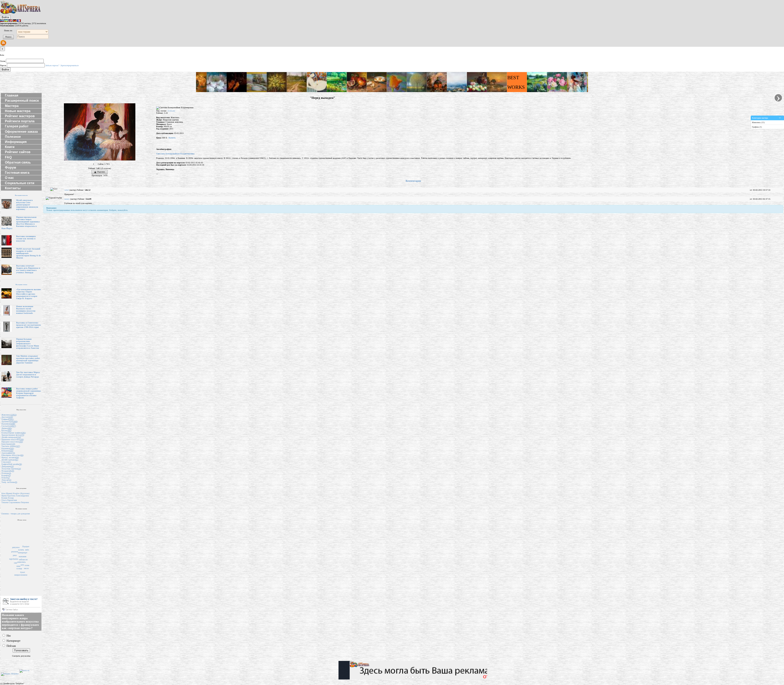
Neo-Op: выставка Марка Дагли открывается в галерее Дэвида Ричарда (28, 374)
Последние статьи (21, 284)
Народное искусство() (12, 442)
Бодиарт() (6, 475)
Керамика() (7, 448)
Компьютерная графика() (13, 433)
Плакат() (5, 478)
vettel (66, 190)
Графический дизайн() (11, 464)
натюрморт (22, 552)
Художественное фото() (12, 435)
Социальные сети (19, 183)
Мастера (12, 106)
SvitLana (171, 111)
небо (27, 550)
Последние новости (21, 195)
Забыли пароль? (52, 65)
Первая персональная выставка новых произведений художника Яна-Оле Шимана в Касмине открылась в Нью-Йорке (20, 222)
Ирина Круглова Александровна (15, 496)
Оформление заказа (21, 131)
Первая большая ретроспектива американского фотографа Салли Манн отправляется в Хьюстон (27, 343)
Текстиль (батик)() (10, 446)
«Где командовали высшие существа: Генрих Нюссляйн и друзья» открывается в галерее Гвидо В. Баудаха (28, 294)
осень (27, 565)
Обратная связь (18, 162)
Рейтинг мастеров (20, 116)
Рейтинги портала (20, 121)
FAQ (8, 157)
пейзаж (22, 559)
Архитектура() (9, 421)
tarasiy (67, 199)
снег (15, 563)
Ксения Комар (7, 498)
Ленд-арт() (6, 480)
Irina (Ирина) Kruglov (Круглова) (15, 493)
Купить (172, 138)
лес (26, 559)
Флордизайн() (7, 471)
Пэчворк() (6, 473)
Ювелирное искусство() (12, 455)
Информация (16, 142)
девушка (15, 547)
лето (22, 565)
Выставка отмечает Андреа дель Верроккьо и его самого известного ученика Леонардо (28, 269)
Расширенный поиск (22, 100)
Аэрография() (8, 453)
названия (22, 556)
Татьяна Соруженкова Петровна (15, 502)
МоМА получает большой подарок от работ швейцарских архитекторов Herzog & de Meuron (28, 253)
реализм (14, 551)
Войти (5, 17)
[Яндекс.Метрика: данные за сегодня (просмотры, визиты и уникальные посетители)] (9, 674)
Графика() (7, 419)
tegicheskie (13, 559)
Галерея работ (17, 126)
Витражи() (7, 451)
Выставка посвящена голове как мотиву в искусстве (26, 238)
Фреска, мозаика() (10, 457)
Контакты (13, 188)
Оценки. (101, 172)
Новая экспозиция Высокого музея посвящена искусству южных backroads (26, 309)
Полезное (13, 136)
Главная (11, 95)
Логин (2, 61)
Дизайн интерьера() (11, 437)
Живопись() (9, 415)
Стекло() (6, 462)
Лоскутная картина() (11, 469)
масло (26, 568)
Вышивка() (8, 424)
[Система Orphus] (21, 611)
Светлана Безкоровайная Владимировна (175, 154)
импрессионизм (20, 575)
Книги (9, 147)
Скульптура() (8, 426)
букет (22, 572)
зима (18, 566)
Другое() (7, 417)
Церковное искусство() (12, 439)
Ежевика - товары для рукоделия (15, 513)
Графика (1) (757, 127)
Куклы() (6, 430)
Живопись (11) (758, 122)
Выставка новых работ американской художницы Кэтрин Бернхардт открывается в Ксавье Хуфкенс (28, 393)
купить (21, 550)
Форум (10, 167)
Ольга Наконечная (9, 500)
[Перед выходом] (99, 160)
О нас (9, 177)
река (15, 555)
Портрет (25, 546)
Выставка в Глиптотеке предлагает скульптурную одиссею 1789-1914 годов (28, 325)
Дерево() (6, 428)
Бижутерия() (8, 444)
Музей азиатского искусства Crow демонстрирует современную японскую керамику (27, 204)
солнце (19, 568)
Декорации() (7, 466)
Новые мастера (17, 111)
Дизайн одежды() (9, 460)
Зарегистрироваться (69, 65)
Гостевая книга (17, 172)
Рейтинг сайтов (17, 152)
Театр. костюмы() (9, 482)
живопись (21, 562)
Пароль (3, 65)
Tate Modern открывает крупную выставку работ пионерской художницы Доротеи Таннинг (28, 359)
